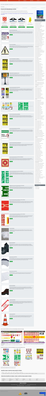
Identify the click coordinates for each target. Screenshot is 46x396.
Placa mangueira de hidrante (38, 156)
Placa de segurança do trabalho (38, 145)
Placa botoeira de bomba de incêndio (39, 167)
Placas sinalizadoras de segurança (38, 130)
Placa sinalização (36, 57)
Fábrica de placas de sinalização (38, 32)
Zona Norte (6, 372)
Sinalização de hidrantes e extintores (38, 170)
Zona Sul (11, 372)
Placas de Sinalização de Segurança (24, 13)
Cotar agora (11, 34)
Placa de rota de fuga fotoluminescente (39, 143)
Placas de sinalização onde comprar (38, 109)
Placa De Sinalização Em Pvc (38, 182)
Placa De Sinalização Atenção (38, 183)
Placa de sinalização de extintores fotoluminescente (38, 46)
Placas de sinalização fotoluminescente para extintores (39, 98)
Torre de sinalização (37, 188)
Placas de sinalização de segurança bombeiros (39, 79)
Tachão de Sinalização (30, 13)
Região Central (3, 372)
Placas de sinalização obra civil (38, 108)
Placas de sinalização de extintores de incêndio (39, 73)
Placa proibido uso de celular (38, 171)
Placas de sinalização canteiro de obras (39, 64)
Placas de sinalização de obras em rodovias (39, 76)
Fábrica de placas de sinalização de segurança (39, 33)
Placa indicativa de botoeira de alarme (39, 166)
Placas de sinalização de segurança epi (39, 164)
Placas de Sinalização (5, 13)
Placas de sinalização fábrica (38, 96)
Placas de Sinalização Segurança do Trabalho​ (31, 384)
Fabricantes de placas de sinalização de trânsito (40, 37)
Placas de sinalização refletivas (38, 120)
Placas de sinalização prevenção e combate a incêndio (39, 119)
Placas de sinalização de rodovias (38, 77)
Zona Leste (14, 372)
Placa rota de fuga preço (37, 157)
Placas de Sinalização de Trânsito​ (14, 384)
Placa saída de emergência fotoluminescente (39, 133)
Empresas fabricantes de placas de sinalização (39, 135)
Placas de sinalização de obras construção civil (39, 75)
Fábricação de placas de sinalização (38, 36)
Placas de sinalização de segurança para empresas (39, 86)
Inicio (19, 0)
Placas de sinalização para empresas (38, 113)
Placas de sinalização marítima (38, 106)
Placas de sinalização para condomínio (39, 111)
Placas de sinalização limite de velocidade (39, 104)
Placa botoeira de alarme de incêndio (38, 138)
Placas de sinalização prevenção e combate (39, 165)
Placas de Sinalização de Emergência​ (20, 385)
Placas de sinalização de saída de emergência (39, 163)
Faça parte (38, 0)
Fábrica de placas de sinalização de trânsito (39, 34)
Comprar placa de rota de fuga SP (38, 172)
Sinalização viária (37, 186)
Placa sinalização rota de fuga (38, 58)
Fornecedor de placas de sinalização (38, 38)
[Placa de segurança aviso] (4, 20)
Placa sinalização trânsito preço (38, 59)
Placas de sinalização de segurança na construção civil (39, 84)
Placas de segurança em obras (38, 61)
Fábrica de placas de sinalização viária (39, 35)
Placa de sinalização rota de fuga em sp (39, 132)
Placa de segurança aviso (37, 144)
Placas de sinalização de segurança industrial (39, 83)
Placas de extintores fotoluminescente (39, 134)
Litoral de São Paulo (21, 372)
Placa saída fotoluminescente (38, 158)
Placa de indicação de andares (38, 141)
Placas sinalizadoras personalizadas (38, 131)
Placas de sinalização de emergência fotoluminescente (38, 161)
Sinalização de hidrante (37, 169)
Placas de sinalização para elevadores (39, 112)
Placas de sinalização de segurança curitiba (39, 82)
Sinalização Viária (3, 14)
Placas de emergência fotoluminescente (39, 160)
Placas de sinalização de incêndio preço (39, 74)
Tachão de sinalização (37, 187)
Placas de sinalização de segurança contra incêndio (39, 81)
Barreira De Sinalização (27, 385)
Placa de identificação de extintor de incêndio (39, 139)
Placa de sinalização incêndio (38, 146)
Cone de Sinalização (10, 13)
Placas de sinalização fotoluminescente (39, 97)
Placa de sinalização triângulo (38, 55)
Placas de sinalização (37, 62)
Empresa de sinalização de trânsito (38, 29)
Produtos (25, 0)
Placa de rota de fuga (37, 142)
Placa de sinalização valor (37, 56)
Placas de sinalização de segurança (38, 78)
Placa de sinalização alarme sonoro (38, 168)
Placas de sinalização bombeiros (38, 63)
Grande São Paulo (17, 372)
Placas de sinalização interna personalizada (39, 103)
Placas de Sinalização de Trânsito (16, 13)
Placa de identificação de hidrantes (38, 140)
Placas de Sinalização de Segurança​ (22, 384)
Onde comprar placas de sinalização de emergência (39, 137)
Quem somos (31, 0)
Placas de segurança (37, 60)
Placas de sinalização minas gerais (38, 107)
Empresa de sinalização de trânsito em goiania (39, 30)
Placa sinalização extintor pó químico (38, 159)
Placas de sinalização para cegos (38, 110)
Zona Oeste (9, 372)
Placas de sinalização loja (37, 105)
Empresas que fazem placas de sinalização (39, 31)
